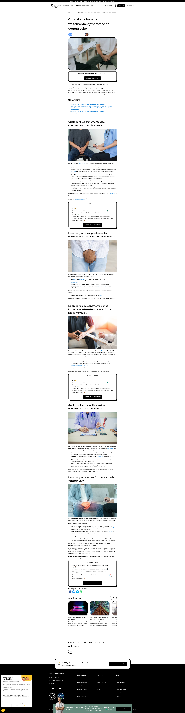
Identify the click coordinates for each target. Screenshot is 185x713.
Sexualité (80, 12)
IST (71, 651)
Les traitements (120, 686)
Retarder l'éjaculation (82, 682)
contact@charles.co (57, 680)
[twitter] (77, 591)
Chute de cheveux (81, 696)
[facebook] (70, 591)
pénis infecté (112, 528)
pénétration (94, 528)
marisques (110, 448)
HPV (100, 295)
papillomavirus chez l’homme (79, 365)
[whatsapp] (80, 591)
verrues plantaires (80, 199)
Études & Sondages (102, 693)
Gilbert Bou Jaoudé (92, 34)
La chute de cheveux (121, 699)
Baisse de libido (81, 686)
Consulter (121, 5)
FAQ (52, 683)
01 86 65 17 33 (55, 677)
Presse (98, 689)
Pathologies (81, 675)
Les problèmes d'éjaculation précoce (125, 693)
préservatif (74, 282)
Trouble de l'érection (82, 679)
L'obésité (118, 696)
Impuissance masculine (82, 689)
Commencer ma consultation (92, 224)
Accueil (70, 12)
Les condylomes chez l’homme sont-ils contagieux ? (86, 113)
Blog (91, 5)
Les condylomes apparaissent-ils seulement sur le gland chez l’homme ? (91, 106)
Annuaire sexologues (102, 686)
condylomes (82, 163)
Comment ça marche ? (68, 5)
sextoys (111, 531)
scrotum (100, 456)
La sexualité (119, 679)
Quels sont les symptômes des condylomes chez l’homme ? (88, 111)
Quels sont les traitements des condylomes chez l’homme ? (88, 104)
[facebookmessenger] (73, 591)
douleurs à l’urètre (102, 286)
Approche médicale (101, 682)
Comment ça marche (102, 679)
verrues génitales (102, 87)
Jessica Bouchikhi (75, 34)
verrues (73, 171)
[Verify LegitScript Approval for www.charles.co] (60, 695)
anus (99, 465)
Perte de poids (81, 693)
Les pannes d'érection (121, 689)
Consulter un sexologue (92, 78)
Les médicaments (120, 682)
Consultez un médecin (118, 664)
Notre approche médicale (82, 5)
